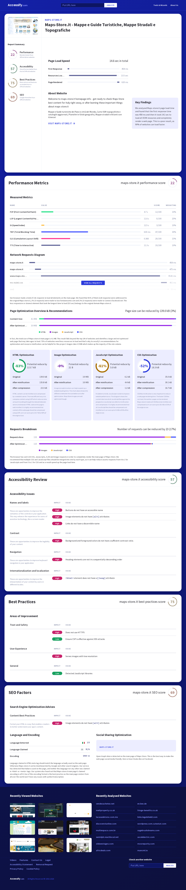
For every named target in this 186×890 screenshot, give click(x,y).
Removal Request (44, 864)
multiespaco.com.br (106, 830)
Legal (48, 860)
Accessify (18, 5)
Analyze (111, 5)
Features (24, 860)
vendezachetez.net (105, 803)
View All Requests (93, 283)
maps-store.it (53, 19)
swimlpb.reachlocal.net (107, 837)
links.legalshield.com (147, 817)
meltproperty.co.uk (105, 810)
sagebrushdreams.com (148, 830)
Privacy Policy (16, 868)
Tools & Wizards (160, 5)
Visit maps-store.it (60, 123)
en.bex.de (142, 803)
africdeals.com (103, 850)
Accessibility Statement (21, 864)
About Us (174, 5)
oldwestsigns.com (105, 843)
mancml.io (142, 850)
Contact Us (36, 860)
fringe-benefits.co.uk (147, 810)
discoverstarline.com (106, 823)
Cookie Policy (33, 868)
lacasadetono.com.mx (107, 817)
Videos (13, 860)
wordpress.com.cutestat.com (151, 823)
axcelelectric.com (146, 837)
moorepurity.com (146, 843)
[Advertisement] (111, 47)
